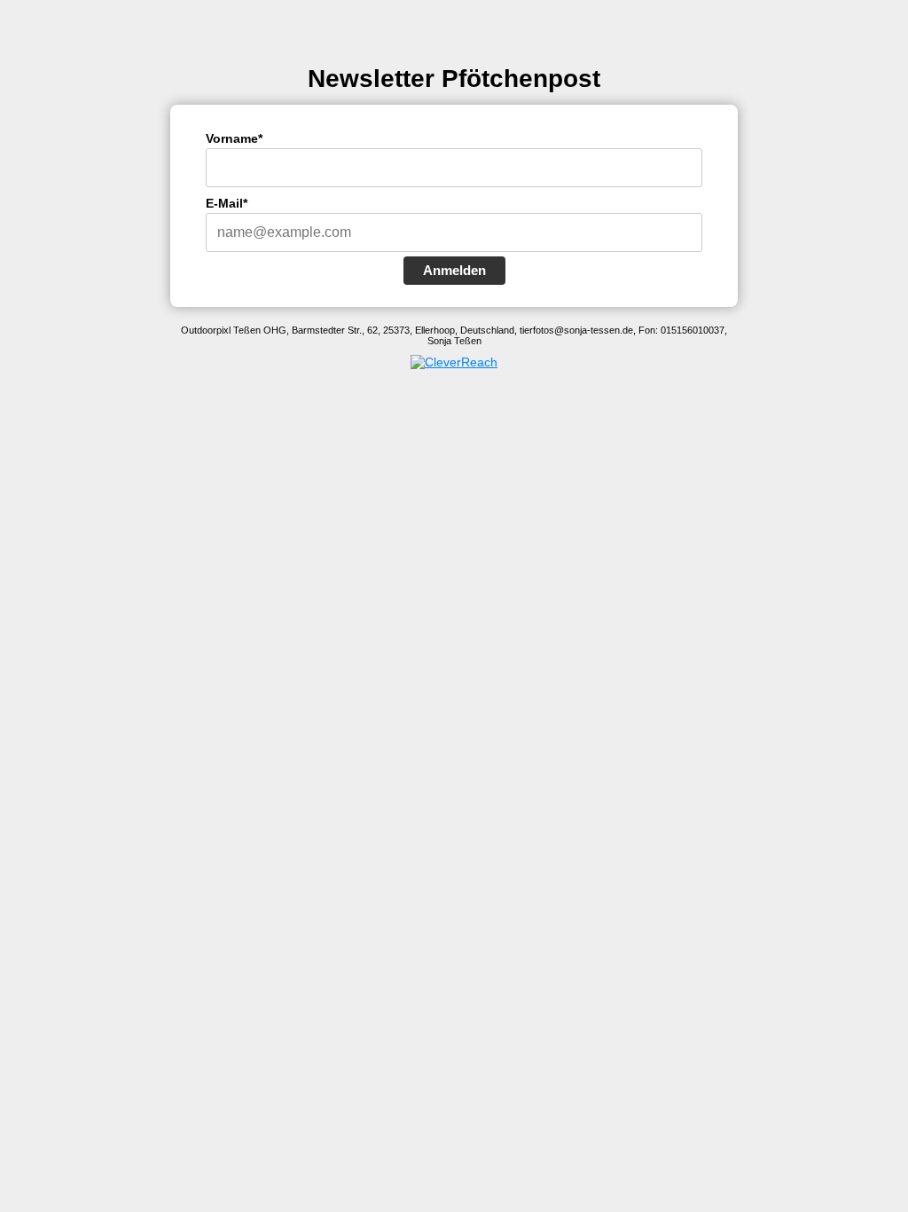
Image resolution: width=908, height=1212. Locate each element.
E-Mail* (226, 203)
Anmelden (454, 270)
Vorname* (234, 138)
